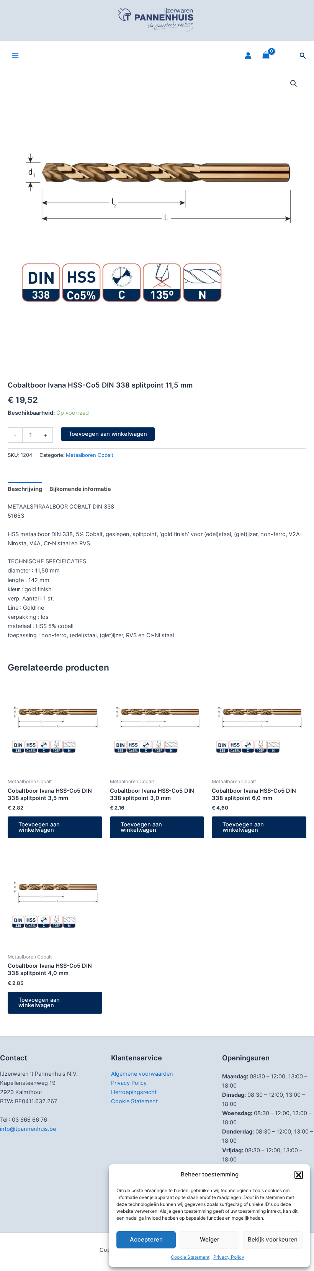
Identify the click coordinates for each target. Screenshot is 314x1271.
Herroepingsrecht (134, 1092)
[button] (299, 1175)
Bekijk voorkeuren (273, 1239)
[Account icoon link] (248, 55)
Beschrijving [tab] (25, 489)
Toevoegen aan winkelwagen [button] (39, 827)
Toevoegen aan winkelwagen (108, 433)
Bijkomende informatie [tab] (80, 489)
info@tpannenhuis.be (28, 1128)
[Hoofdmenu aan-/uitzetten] (15, 55)
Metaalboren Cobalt (89, 455)
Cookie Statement (190, 1257)
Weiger (209, 1239)
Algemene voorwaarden (142, 1073)
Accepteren (146, 1239)
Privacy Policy (228, 1257)
